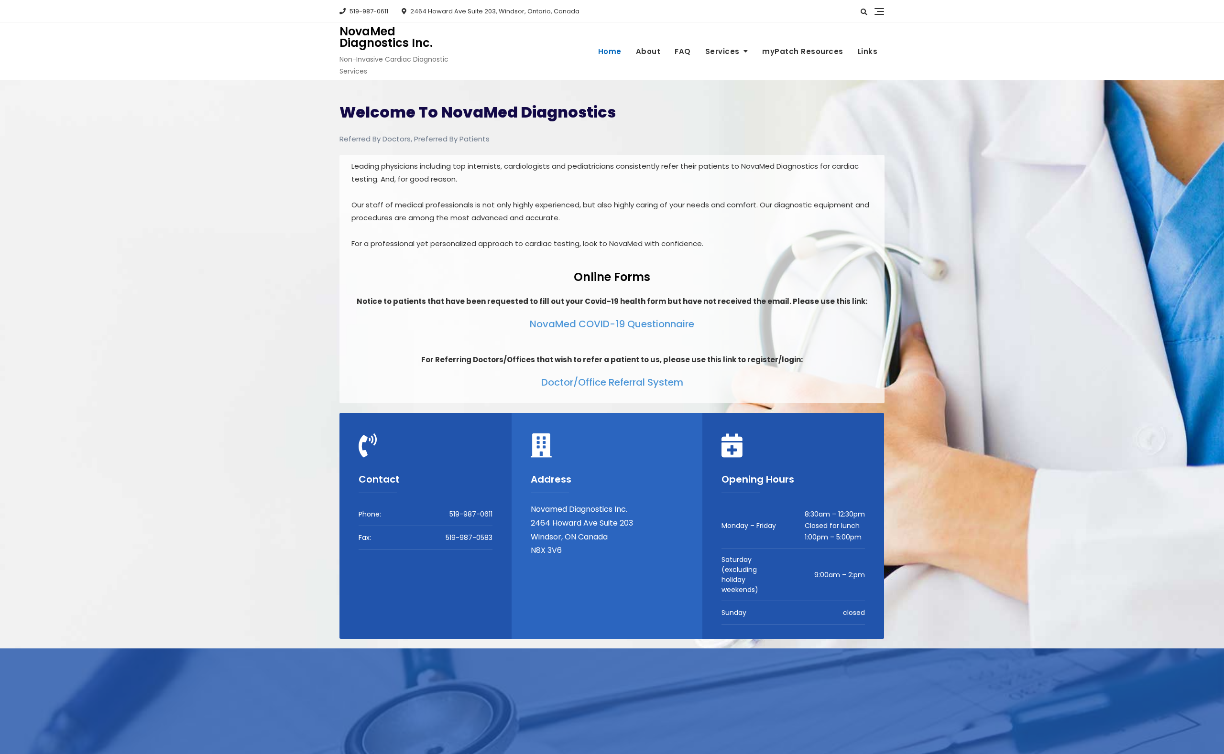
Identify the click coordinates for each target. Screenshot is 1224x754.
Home (610, 51)
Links (868, 51)
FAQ (683, 51)
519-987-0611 (368, 11)
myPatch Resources (802, 51)
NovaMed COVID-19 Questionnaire (612, 324)
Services (722, 51)
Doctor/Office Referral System (612, 382)
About (648, 51)
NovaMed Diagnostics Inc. (386, 37)
